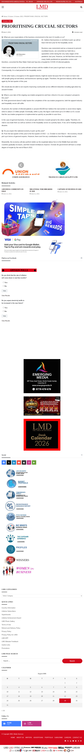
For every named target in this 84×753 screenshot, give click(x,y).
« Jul (3, 710)
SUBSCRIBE (58, 737)
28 (53, 701)
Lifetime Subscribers (9, 611)
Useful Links (6, 645)
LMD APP (5, 638)
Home (5, 16)
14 (53, 692)
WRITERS (28, 737)
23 (76, 696)
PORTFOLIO (49, 737)
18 (19, 696)
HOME (13, 737)
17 (7, 696)
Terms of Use (6, 624)
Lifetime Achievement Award (11, 618)
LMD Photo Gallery (8, 621)
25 (19, 701)
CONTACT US (77, 737)
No (6, 286)
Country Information (8, 608)
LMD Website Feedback (10, 641)
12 (30, 692)
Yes (6, 282)
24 (7, 701)
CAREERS (67, 737)
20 (42, 696)
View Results (6, 295)
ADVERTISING (38, 737)
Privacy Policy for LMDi (10, 635)
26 (30, 701)
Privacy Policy (6, 631)
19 (30, 696)
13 (42, 692)
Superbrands (6, 614)
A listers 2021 (18, 16)
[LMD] (42, 7)
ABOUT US (20, 737)
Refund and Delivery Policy (11, 628)
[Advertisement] (42, 340)
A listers (10, 16)
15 (65, 692)
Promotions (6, 648)
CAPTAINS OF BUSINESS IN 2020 (69, 189)
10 (7, 692)
